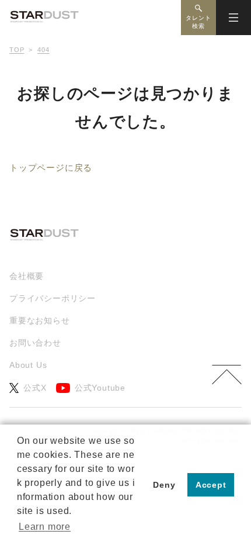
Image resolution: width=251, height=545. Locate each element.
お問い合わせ (35, 343)
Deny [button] (164, 484)
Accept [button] (211, 484)
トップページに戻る (50, 168)
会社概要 (26, 276)
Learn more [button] (45, 527)
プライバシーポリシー (52, 298)
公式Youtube (100, 387)
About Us (28, 365)
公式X (34, 387)
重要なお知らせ (39, 320)
